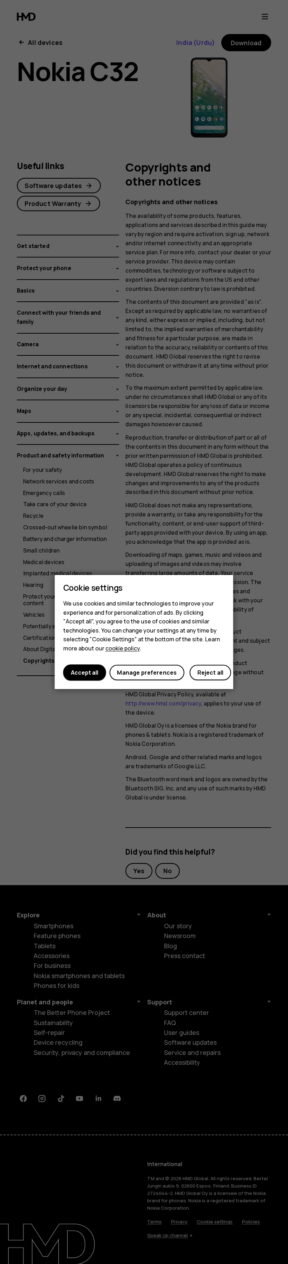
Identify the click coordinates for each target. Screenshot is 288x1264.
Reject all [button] (210, 672)
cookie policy (122, 648)
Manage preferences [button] (147, 672)
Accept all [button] (84, 672)
